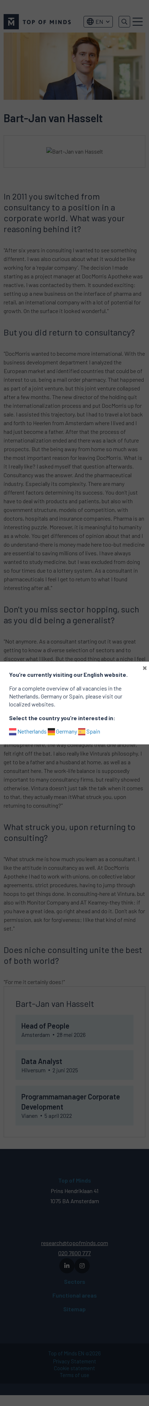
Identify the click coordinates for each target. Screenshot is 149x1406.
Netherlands (31, 731)
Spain (92, 731)
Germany (66, 731)
